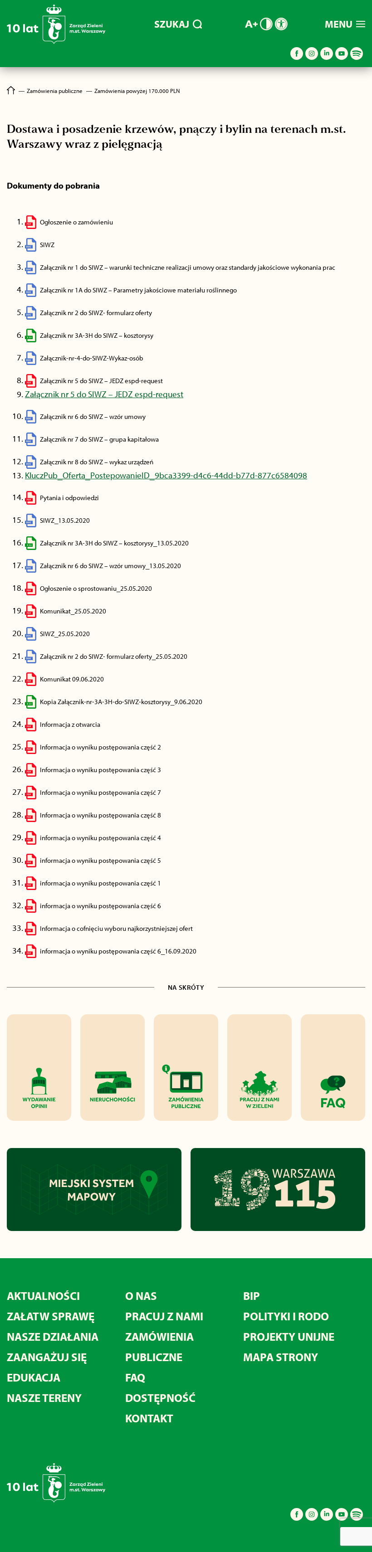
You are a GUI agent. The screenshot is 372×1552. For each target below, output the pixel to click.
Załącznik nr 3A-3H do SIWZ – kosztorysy (96, 335)
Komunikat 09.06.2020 (72, 679)
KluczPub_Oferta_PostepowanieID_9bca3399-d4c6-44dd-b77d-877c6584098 (166, 475)
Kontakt (149, 1418)
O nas (141, 1296)
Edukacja (33, 1377)
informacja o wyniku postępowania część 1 (100, 883)
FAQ (135, 1377)
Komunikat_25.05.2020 (73, 611)
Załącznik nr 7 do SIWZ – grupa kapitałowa (99, 439)
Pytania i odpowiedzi (69, 497)
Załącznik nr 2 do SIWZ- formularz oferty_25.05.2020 (113, 656)
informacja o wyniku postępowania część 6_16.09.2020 (118, 951)
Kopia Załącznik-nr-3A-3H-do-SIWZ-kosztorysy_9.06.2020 (121, 701)
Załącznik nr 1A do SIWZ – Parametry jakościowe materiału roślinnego (138, 290)
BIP (251, 1296)
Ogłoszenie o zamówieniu (76, 222)
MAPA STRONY (280, 1357)
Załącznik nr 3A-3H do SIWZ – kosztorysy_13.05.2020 (114, 543)
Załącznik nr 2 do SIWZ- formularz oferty (96, 312)
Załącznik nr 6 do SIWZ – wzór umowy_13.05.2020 (110, 565)
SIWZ (47, 244)
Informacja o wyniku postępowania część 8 (100, 815)
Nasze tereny (44, 1398)
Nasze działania (52, 1336)
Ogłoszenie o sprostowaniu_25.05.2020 (96, 588)
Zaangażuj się (47, 1357)
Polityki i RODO (286, 1316)
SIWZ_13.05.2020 (65, 520)
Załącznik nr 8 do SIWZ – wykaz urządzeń (96, 461)
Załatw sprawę (50, 1316)
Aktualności (43, 1296)
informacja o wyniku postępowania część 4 (100, 837)
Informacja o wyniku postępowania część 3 (100, 769)
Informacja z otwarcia (70, 724)
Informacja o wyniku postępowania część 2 (100, 747)
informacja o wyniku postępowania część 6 (100, 905)
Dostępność (160, 1398)
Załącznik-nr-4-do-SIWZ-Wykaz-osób (91, 358)
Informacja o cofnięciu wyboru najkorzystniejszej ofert (116, 928)
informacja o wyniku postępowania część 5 (100, 860)
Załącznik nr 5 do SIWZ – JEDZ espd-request (101, 380)
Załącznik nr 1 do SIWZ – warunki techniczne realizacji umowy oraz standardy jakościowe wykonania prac (187, 267)
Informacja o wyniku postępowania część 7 (100, 792)
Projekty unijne (288, 1336)
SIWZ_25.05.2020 (65, 633)
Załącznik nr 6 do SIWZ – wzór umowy (93, 416)
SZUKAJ (171, 24)
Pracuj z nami (164, 1316)
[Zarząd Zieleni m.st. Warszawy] (56, 42)
